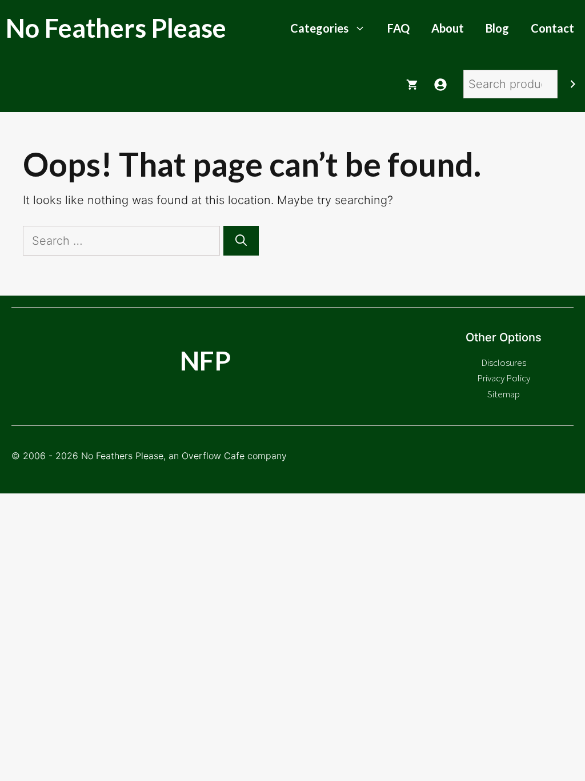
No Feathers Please (116, 28)
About (447, 28)
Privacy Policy (503, 378)
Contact (552, 28)
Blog (497, 28)
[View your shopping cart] (411, 84)
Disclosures (503, 362)
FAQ (398, 28)
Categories (319, 28)
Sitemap (503, 394)
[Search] (573, 84)
